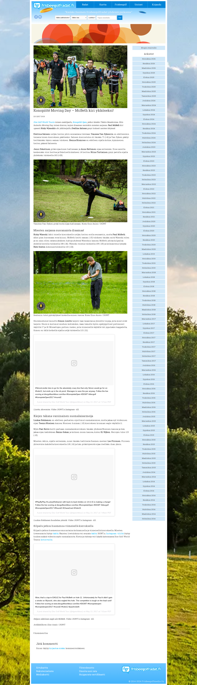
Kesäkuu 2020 (149, 240)
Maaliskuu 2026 (149, 68)
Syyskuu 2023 (149, 156)
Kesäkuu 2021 (149, 216)
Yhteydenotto (86, 667)
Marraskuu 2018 (149, 272)
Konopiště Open (80, 122)
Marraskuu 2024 (149, 105)
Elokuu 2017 (148, 333)
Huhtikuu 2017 (148, 351)
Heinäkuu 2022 (149, 193)
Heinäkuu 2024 (149, 124)
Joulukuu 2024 (148, 100)
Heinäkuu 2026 (149, 59)
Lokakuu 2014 (149, 481)
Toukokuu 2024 (149, 133)
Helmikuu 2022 (149, 203)
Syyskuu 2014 (149, 486)
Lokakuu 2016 (149, 374)
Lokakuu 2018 (149, 277)
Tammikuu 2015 (149, 467)
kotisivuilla (46, 539)
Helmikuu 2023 (149, 179)
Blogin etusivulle (149, 48)
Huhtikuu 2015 (148, 453)
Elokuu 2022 (148, 189)
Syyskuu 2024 (149, 114)
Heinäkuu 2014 (148, 495)
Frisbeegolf (121, 4)
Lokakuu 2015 (149, 426)
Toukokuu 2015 (148, 449)
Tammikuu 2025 (149, 96)
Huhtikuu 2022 (148, 198)
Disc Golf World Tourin (44, 122)
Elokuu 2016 (148, 384)
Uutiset (139, 4)
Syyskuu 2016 (149, 379)
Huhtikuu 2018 (148, 305)
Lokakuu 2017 (149, 323)
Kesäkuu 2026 (149, 63)
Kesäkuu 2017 (149, 342)
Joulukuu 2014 (148, 472)
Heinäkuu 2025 (149, 82)
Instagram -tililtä (115, 533)
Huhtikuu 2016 (148, 402)
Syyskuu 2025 (149, 73)
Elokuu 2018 (148, 286)
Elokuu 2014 (148, 491)
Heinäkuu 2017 (148, 337)
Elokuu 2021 (148, 207)
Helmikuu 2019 (148, 268)
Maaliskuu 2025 (149, 91)
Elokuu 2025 (148, 77)
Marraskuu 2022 (149, 184)
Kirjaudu (156, 4)
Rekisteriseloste (45, 671)
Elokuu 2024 (148, 119)
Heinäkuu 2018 (148, 291)
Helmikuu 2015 (148, 463)
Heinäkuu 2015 (148, 439)
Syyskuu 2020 (149, 226)
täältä (55, 533)
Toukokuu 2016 (148, 398)
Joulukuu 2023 (148, 147)
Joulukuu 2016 (148, 365)
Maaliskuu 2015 (149, 458)
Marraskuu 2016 (149, 370)
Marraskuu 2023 (149, 152)
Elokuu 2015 (148, 435)
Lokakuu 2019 (149, 254)
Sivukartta (42, 667)
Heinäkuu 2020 (149, 235)
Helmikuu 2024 (149, 142)
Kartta (102, 4)
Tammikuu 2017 (149, 361)
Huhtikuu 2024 (148, 138)
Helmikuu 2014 (148, 518)
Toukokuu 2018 (148, 300)
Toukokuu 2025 (149, 87)
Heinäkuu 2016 (148, 388)
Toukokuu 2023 (149, 175)
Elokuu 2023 (148, 161)
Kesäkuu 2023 (149, 170)
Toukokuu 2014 (148, 504)
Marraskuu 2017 (149, 319)
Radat (85, 4)
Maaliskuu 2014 (149, 514)
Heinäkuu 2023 (149, 165)
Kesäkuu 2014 (149, 500)
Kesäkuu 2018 (149, 295)
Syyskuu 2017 (149, 328)
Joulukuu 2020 (148, 221)
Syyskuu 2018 (149, 281)
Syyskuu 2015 (149, 430)
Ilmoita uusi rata (88, 671)
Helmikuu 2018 (148, 314)
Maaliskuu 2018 (149, 309)
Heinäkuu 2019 (148, 258)
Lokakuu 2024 (149, 110)
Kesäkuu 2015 (149, 444)
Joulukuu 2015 (148, 416)
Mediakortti (42, 674)
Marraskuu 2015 (149, 421)
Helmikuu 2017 (149, 356)
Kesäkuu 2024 (149, 128)
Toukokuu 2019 (148, 263)
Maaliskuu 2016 (149, 407)
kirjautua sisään (57, 648)
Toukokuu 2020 (149, 244)
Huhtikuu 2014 (148, 509)
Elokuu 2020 (148, 230)
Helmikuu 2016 (148, 412)
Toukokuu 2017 (148, 347)
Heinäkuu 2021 (148, 212)
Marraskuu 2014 (149, 477)
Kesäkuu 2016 (149, 393)
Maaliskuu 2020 (149, 249)
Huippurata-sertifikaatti (92, 674)
